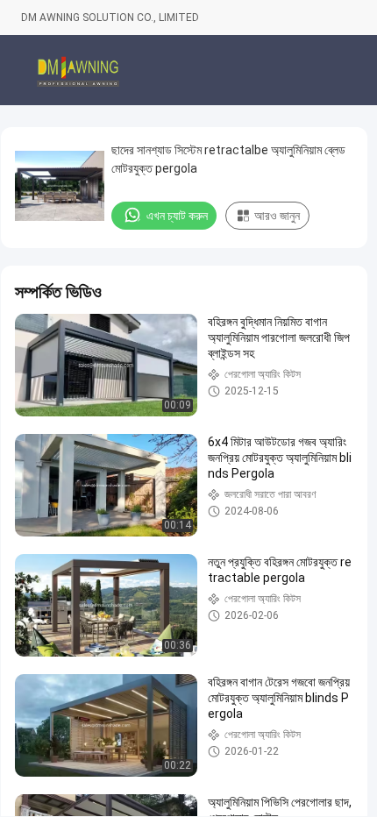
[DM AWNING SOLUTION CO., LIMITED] (78, 70)
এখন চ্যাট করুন (177, 216)
